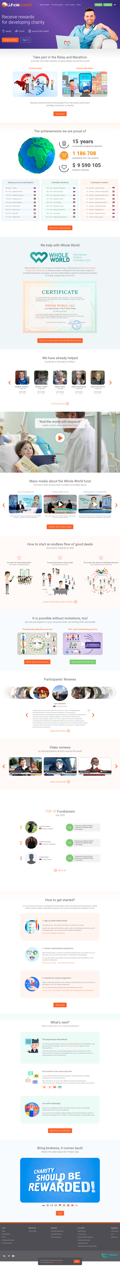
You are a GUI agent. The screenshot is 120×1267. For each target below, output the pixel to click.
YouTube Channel (7, 1243)
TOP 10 (4, 1237)
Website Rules (82, 1231)
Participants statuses (84, 1240)
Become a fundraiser (60, 1130)
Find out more (58, 403)
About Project (45, 5)
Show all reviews (58, 781)
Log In (98, 5)
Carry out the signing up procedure (53, 933)
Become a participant (60, 228)
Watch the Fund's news (60, 526)
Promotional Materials (71, 1046)
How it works (10, 40)
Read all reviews (58, 731)
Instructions (114, 1231)
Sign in (25, 40)
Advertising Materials (57, 1231)
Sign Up (107, 5)
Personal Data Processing (85, 1237)
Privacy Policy (82, 1234)
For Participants (57, 5)
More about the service (37, 662)
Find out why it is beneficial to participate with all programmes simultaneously (68, 990)
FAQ (112, 1234)
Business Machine (56, 1234)
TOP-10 (50, 811)
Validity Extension (83, 1243)
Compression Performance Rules (87, 1246)
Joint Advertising (56, 1237)
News (79, 4)
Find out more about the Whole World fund (60, 340)
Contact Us (114, 1237)
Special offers (6, 1234)
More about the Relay (49, 963)
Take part (60, 113)
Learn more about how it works (58, 601)
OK (77, 1261)
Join (60, 1213)
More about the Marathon (66, 963)
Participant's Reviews (8, 1240)
